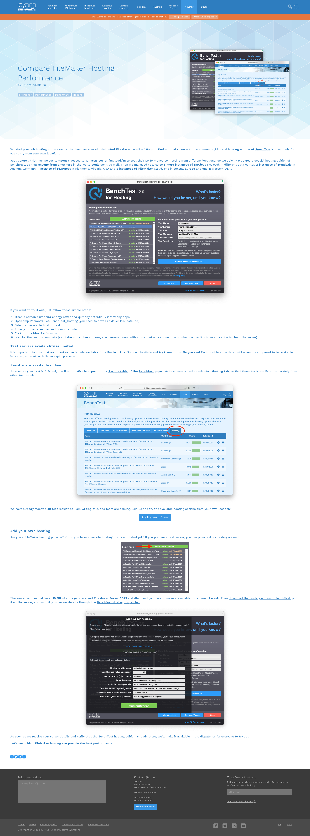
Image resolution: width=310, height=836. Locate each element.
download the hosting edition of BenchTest (259, 598)
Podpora (141, 6)
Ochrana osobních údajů (241, 801)
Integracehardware (89, 6)
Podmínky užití (48, 824)
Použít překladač (179, 17)
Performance (43, 94)
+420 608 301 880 (143, 800)
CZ (296, 5)
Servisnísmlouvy (124, 6)
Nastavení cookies (98, 824)
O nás (204, 6)
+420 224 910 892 (147, 792)
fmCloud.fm (117, 160)
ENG (296, 8)
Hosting (78, 94)
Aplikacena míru (53, 6)
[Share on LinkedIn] (20, 756)
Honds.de (285, 164)
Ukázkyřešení (173, 6)
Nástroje (157, 6)
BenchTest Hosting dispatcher (118, 602)
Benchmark (62, 94)
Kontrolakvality (107, 6)
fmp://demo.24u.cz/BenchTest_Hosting (50, 321)
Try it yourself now (155, 517)
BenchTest (262, 149)
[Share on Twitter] (16, 756)
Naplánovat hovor (145, 806)
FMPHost (64, 168)
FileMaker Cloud (150, 168)
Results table (118, 371)
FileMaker (25, 94)
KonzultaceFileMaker (71, 6)
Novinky (189, 6)
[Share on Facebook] (12, 756)
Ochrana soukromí (72, 824)
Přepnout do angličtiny (205, 17)
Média (32, 824)
